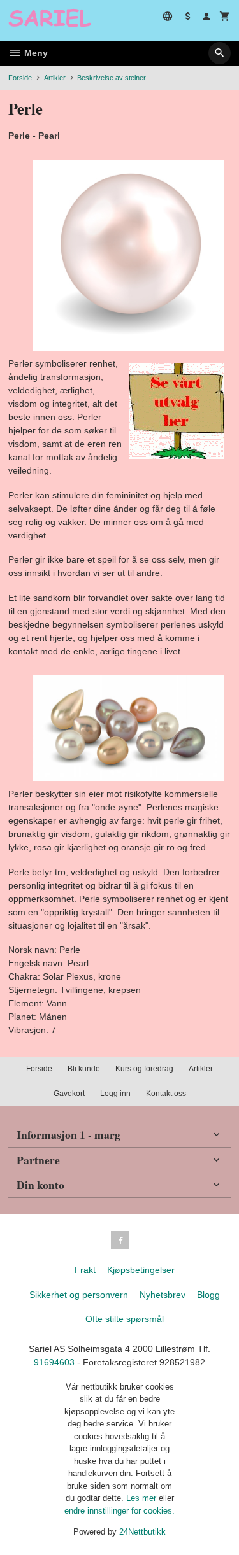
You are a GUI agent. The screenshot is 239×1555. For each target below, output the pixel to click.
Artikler (201, 1068)
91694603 (54, 1362)
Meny (35, 53)
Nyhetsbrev (162, 1295)
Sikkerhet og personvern (78, 1295)
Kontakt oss (166, 1093)
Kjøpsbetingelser (141, 1270)
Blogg (208, 1295)
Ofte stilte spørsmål (124, 1319)
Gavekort (69, 1093)
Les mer (142, 1498)
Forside (20, 77)
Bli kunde (84, 1068)
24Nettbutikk (142, 1532)
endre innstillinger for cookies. (119, 1511)
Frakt (85, 1270)
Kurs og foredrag (144, 1068)
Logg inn (115, 1093)
